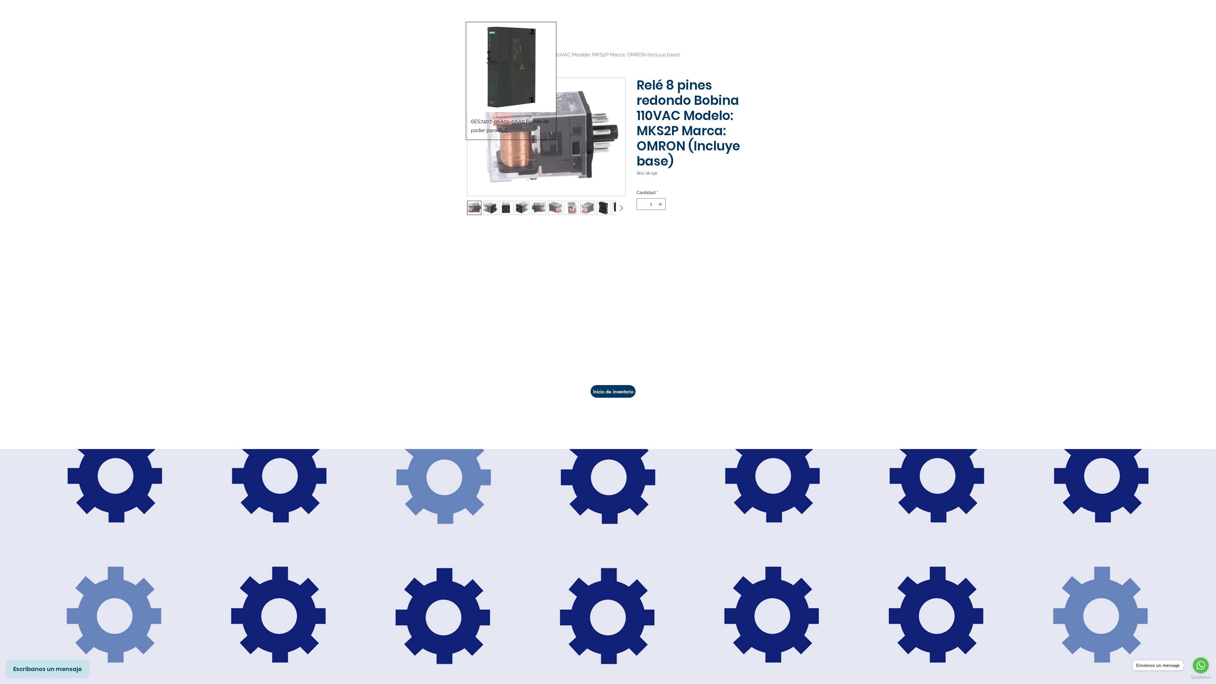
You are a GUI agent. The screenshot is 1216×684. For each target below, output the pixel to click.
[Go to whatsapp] (1201, 665)
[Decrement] (641, 204)
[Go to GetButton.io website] (1201, 677)
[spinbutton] (651, 204)
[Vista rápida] (511, 67)
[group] (608, 81)
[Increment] (661, 204)
